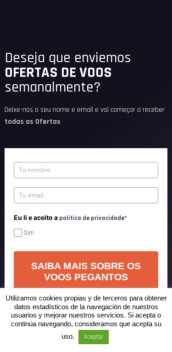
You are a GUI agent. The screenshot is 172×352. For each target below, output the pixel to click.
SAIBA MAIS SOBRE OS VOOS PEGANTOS (86, 271)
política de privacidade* (93, 218)
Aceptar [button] (93, 336)
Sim (29, 233)
